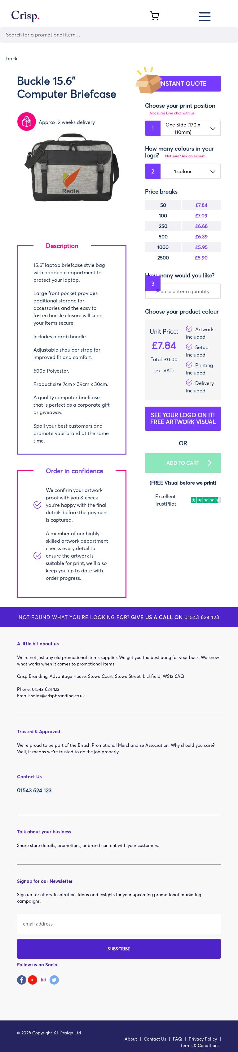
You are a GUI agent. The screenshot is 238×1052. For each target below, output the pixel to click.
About (131, 1039)
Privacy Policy (203, 1039)
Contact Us (155, 1039)
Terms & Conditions (199, 1045)
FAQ (177, 1039)
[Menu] (205, 16)
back (11, 58)
